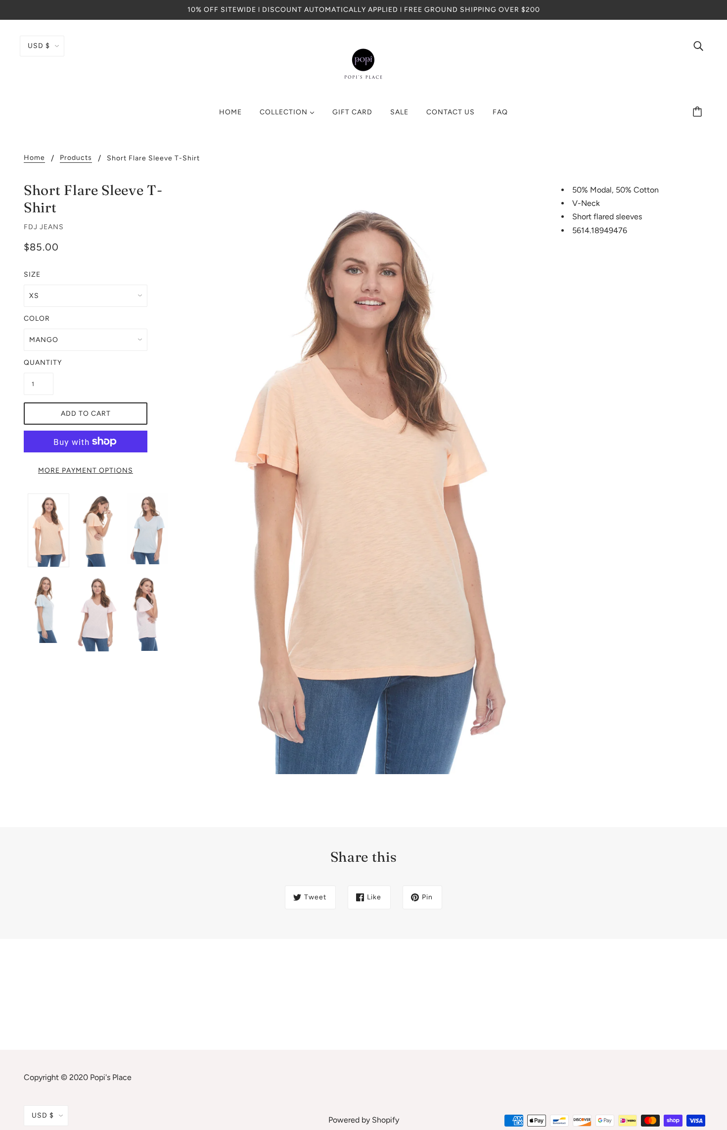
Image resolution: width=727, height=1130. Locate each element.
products (76, 158)
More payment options (85, 470)
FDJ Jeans (44, 227)
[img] (698, 45)
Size (32, 274)
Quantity (38, 362)
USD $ (39, 46)
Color (37, 318)
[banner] (363, 63)
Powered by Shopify (363, 1120)
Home (34, 158)
